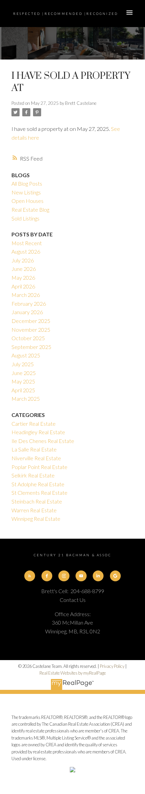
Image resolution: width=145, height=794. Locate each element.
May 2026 (23, 277)
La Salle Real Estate (34, 449)
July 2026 (22, 260)
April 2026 (23, 286)
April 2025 (23, 390)
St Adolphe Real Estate (37, 484)
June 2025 (23, 373)
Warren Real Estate (34, 510)
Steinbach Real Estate (36, 501)
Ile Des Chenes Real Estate (42, 441)
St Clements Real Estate (39, 492)
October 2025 (28, 338)
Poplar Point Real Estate (39, 467)
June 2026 (23, 268)
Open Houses (27, 200)
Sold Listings (25, 218)
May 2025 (23, 381)
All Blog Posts (26, 183)
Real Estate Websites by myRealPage (72, 673)
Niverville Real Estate (36, 458)
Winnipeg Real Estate (35, 518)
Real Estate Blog (30, 209)
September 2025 (31, 347)
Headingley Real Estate (38, 432)
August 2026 (25, 251)
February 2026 (28, 303)
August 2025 (25, 355)
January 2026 (27, 312)
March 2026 (25, 294)
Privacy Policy (112, 666)
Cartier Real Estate (33, 423)
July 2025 (22, 364)
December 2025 (30, 321)
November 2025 (30, 329)
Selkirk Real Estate (33, 475)
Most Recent (26, 243)
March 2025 (25, 398)
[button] (29, 575)
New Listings (26, 192)
